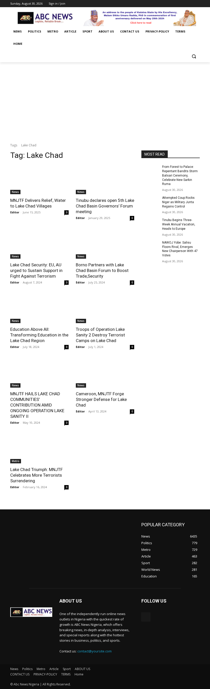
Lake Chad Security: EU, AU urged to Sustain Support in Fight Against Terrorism (36, 270)
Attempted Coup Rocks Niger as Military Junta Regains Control (178, 202)
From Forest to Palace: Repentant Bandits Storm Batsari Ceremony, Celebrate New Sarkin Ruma (180, 175)
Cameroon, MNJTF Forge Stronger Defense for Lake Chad (101, 399)
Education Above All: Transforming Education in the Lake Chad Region (39, 335)
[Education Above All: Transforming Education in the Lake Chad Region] (39, 308)
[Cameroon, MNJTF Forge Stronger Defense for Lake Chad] (105, 373)
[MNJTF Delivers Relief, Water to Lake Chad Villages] (39, 179)
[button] (194, 56)
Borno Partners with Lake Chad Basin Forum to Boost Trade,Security (102, 270)
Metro (15, 461)
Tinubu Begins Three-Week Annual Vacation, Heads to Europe (178, 224)
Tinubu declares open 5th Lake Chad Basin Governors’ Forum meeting (105, 206)
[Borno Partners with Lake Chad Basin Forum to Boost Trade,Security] (105, 244)
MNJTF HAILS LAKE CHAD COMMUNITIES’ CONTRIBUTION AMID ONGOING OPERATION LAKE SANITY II (37, 405)
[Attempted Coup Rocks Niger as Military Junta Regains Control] (150, 202)
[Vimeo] (190, 4)
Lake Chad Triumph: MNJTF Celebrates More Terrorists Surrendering (36, 475)
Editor (14, 212)
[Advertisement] (105, 100)
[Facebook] (168, 4)
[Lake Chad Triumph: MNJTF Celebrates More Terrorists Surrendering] (39, 448)
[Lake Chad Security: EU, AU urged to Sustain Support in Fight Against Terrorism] (39, 244)
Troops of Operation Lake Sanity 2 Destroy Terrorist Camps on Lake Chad (100, 335)
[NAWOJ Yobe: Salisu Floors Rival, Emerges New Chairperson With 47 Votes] (150, 246)
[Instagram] (175, 4)
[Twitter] (183, 4)
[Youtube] (197, 4)
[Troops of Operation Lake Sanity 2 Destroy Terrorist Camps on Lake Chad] (105, 308)
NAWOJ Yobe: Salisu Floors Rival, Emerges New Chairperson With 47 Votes (180, 249)
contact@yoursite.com (94, 651)
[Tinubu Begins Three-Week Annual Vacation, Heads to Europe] (150, 224)
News (15, 192)
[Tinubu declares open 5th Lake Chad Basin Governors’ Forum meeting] (105, 179)
